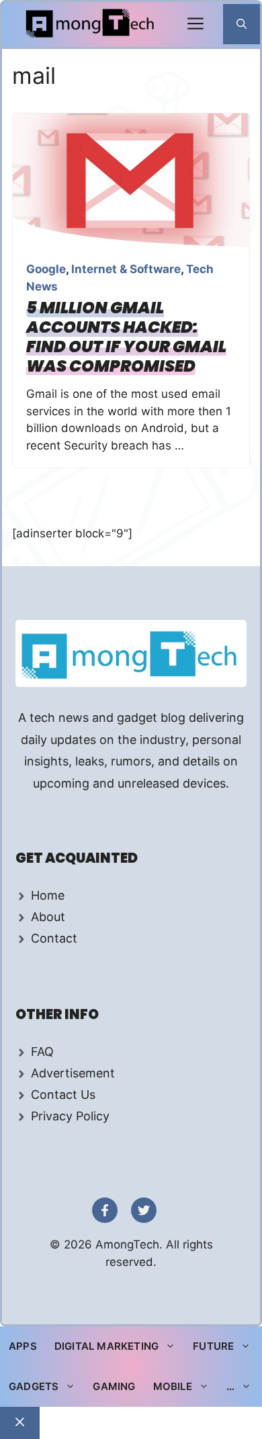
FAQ (42, 1052)
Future (213, 1346)
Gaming (114, 1386)
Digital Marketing (106, 1346)
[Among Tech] (91, 24)
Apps (23, 1346)
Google (46, 269)
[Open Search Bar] (241, 24)
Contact (54, 938)
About (48, 917)
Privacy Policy (70, 1116)
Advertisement (73, 1073)
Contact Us (63, 1094)
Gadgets (33, 1386)
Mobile (172, 1386)
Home (47, 895)
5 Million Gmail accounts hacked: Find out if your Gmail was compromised (126, 336)
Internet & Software (126, 269)
